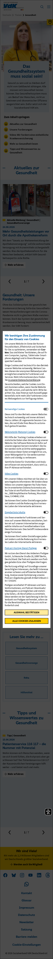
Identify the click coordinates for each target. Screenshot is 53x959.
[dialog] (26, 479)
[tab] (24, 409)
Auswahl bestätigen (26, 612)
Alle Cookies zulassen (26, 621)
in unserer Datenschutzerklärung (24, 379)
